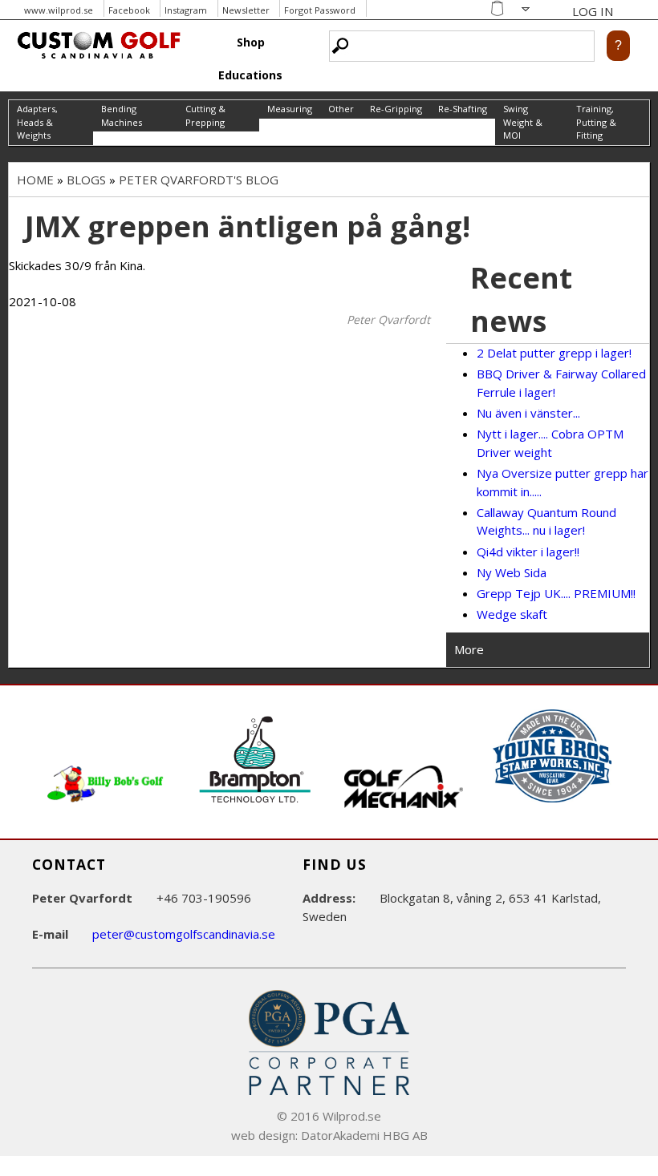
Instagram (185, 10)
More (469, 649)
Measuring (289, 109)
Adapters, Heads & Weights (37, 122)
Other (341, 109)
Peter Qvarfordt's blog (198, 180)
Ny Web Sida (511, 572)
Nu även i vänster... (528, 413)
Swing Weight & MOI (522, 122)
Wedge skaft (512, 614)
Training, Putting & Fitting (596, 122)
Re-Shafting (462, 109)
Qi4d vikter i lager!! (528, 552)
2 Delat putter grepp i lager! (554, 353)
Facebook (129, 10)
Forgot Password (319, 10)
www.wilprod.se (58, 10)
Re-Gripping (396, 109)
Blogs (86, 180)
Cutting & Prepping (205, 115)
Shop (251, 42)
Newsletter (246, 10)
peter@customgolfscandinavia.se (183, 934)
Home (35, 180)
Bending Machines (121, 115)
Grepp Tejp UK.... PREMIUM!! (556, 593)
